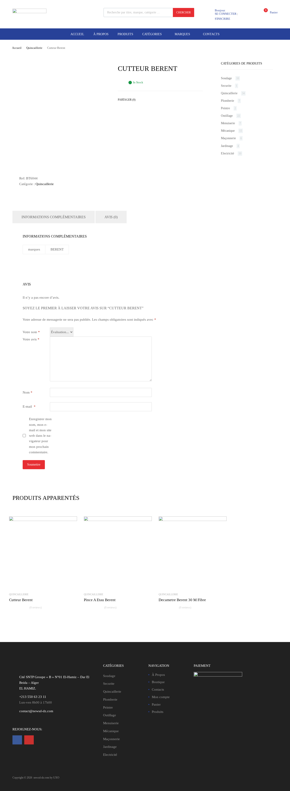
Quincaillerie (34, 48)
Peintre (225, 108)
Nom (27, 392)
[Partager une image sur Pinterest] (149, 100)
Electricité (227, 153)
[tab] (53, 217)
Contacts (211, 34)
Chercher (183, 12)
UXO (56, 777)
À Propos (101, 34)
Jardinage (227, 146)
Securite (226, 85)
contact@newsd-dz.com (36, 711)
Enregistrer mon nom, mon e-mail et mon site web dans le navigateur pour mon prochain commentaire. (40, 435)
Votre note (31, 332)
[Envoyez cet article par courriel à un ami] (157, 100)
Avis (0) (111, 217)
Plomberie (227, 100)
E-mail (29, 406)
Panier (156, 704)
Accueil (77, 34)
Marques (182, 34)
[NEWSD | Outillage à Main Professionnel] (29, 12)
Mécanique (228, 130)
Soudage (226, 78)
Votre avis (31, 339)
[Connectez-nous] (17, 739)
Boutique (158, 682)
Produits (125, 34)
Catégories (152, 34)
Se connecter (226, 13)
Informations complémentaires (54, 217)
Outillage (227, 115)
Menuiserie (228, 123)
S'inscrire (222, 18)
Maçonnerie (228, 138)
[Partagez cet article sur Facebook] (141, 100)
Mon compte (161, 697)
